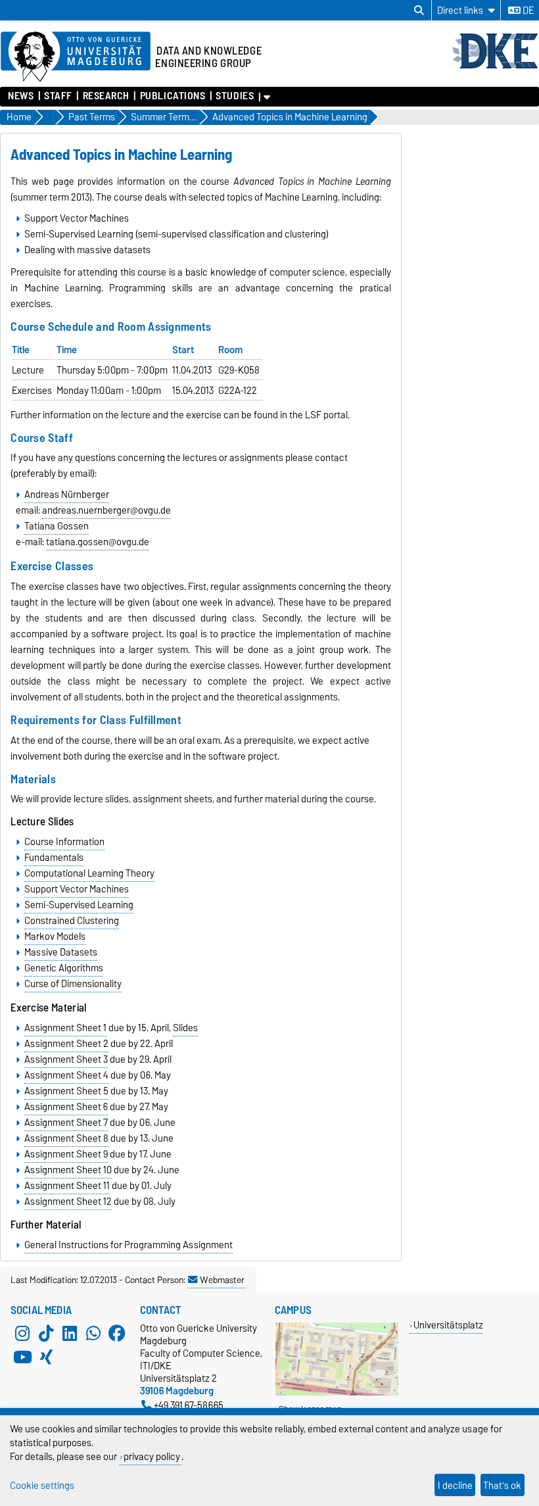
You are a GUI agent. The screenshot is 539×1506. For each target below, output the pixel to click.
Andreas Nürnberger (66, 494)
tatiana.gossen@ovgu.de (97, 542)
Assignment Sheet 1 (65, 1028)
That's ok (502, 1485)
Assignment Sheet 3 (66, 1059)
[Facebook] (117, 1334)
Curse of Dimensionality (73, 984)
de (527, 10)
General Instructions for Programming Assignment (128, 1245)
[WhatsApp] (93, 1334)
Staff (58, 96)
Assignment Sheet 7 (66, 1122)
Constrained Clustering (71, 921)
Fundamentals (53, 857)
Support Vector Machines (76, 889)
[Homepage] (495, 67)
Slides (185, 1028)
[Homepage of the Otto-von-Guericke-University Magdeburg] (75, 57)
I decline (455, 1485)
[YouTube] (22, 1357)
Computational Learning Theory (89, 873)
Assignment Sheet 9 (66, 1154)
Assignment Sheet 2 (66, 1044)
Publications (172, 96)
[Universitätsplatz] (337, 1392)
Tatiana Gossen (56, 526)
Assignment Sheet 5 (66, 1091)
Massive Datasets (60, 952)
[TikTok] (46, 1334)
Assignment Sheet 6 (66, 1107)
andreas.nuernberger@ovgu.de (106, 510)
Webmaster (222, 1280)
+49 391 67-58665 (188, 1405)
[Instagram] (22, 1334)
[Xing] (46, 1357)
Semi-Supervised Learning (78, 905)
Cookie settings (42, 1485)
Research (106, 96)
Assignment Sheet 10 (68, 1170)
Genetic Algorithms (63, 968)
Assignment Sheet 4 (66, 1075)
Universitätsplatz (448, 1325)
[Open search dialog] (419, 10)
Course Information (64, 842)
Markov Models (54, 936)
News (21, 96)
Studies (235, 96)
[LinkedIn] (70, 1334)
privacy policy (152, 1456)
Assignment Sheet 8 (66, 1138)
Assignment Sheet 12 (68, 1201)
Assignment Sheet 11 (67, 1186)
